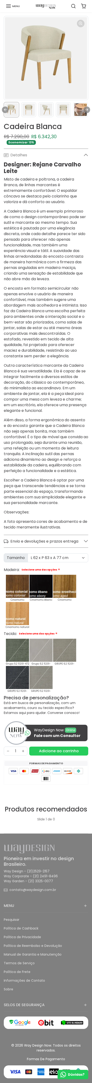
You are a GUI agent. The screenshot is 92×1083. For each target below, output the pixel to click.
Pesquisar (11, 919)
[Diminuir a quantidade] (8, 751)
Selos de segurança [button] (24, 1005)
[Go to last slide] (5, 109)
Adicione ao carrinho (59, 751)
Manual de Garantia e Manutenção (33, 954)
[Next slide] (87, 109)
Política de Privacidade (22, 937)
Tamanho (16, 557)
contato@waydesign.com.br (32, 889)
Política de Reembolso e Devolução (33, 945)
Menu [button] (9, 905)
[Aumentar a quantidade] (23, 751)
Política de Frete (17, 971)
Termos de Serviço (19, 963)
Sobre (8, 989)
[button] (13, 6)
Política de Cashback (21, 928)
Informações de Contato (24, 980)
